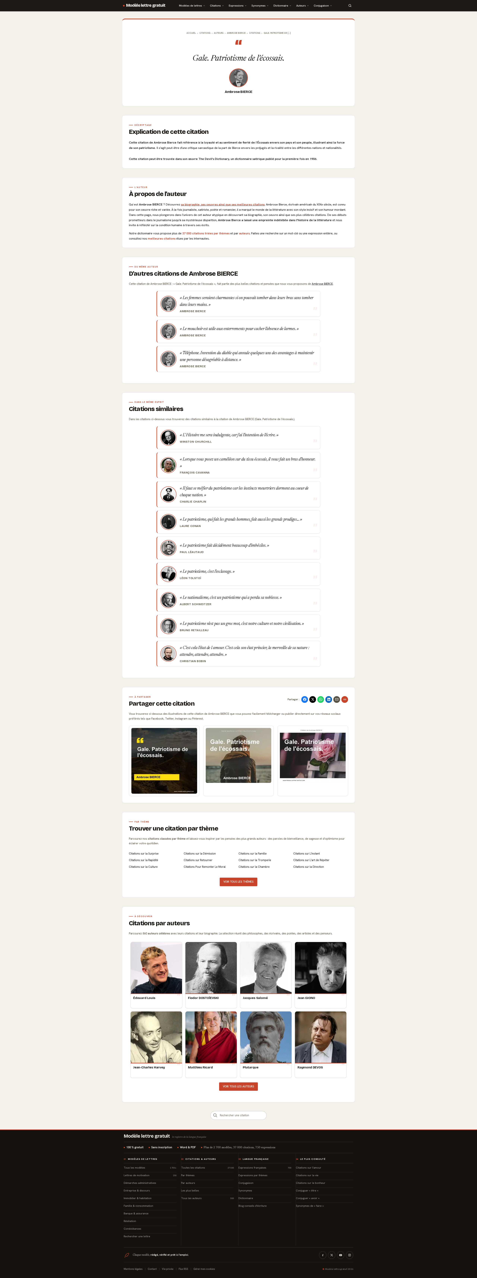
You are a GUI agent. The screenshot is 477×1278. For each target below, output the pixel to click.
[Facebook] (322, 1255)
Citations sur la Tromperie (254, 860)
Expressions (236, 5)
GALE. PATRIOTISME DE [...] (277, 32)
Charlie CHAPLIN (193, 501)
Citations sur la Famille (252, 853)
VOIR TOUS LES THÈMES (238, 882)
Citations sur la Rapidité (143, 860)
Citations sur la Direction (308, 867)
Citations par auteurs (159, 923)
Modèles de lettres (190, 5)
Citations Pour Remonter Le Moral (205, 867)
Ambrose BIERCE (238, 92)
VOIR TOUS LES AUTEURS (238, 1086)
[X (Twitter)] (331, 1255)
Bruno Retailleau (194, 630)
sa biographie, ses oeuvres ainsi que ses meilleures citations (223, 204)
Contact (152, 1269)
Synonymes (259, 5)
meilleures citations (162, 238)
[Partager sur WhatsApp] (320, 699)
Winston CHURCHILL (196, 441)
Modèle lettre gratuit (145, 5)
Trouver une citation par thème (173, 828)
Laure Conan (190, 526)
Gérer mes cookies (204, 1269)
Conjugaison (321, 5)
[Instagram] (349, 1255)
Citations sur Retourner (198, 860)
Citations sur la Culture (143, 867)
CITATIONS (254, 32)
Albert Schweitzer (195, 604)
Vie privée (167, 1269)
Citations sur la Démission (200, 853)
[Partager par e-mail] (336, 699)
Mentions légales (133, 1269)
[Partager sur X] (312, 699)
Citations (215, 5)
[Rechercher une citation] (215, 1115)
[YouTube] (340, 1255)
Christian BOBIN (193, 661)
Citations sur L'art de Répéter (311, 860)
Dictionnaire (281, 5)
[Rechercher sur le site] (350, 5)
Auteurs (301, 5)
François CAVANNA (195, 472)
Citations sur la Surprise (144, 853)
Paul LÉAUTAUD (192, 552)
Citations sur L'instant (306, 853)
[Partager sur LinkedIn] (328, 699)
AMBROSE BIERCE (236, 32)
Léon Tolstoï (190, 578)
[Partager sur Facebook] (304, 699)
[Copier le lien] (344, 699)
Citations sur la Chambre (254, 867)
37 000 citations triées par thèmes (206, 233)
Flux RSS (183, 1269)
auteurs (244, 233)
